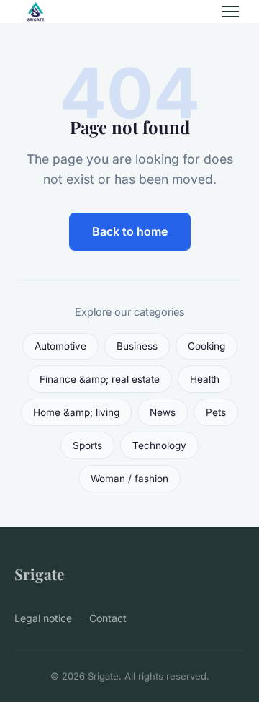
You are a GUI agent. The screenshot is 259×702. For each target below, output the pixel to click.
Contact (108, 618)
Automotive (60, 346)
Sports (87, 445)
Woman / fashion (129, 478)
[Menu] (230, 11)
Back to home (130, 231)
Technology (159, 445)
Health (204, 379)
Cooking (206, 346)
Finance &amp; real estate (100, 379)
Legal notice (43, 618)
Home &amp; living (76, 412)
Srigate (39, 574)
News (163, 412)
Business (137, 346)
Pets (216, 412)
